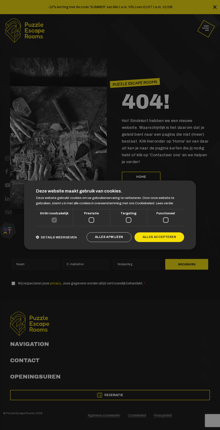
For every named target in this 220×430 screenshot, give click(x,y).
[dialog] (110, 215)
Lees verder (164, 203)
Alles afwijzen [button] (109, 237)
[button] (56, 237)
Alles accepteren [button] (159, 237)
